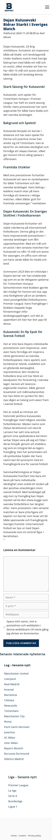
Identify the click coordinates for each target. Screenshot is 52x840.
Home (14, 835)
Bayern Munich (13, 748)
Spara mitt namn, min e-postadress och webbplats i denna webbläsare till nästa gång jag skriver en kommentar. (27, 627)
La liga (12, 790)
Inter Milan (11, 743)
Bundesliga (15, 801)
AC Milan (9, 737)
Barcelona (10, 695)
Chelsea (9, 700)
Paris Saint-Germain (16, 727)
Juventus (9, 732)
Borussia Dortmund (16, 753)
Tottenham (11, 711)
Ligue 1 (12, 806)
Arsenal (9, 689)
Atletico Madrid (14, 759)
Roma (8, 721)
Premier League (18, 785)
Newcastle (10, 705)
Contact (22, 835)
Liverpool (10, 679)
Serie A (12, 796)
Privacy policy (34, 835)
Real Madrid (11, 684)
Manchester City (14, 716)
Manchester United (16, 673)
